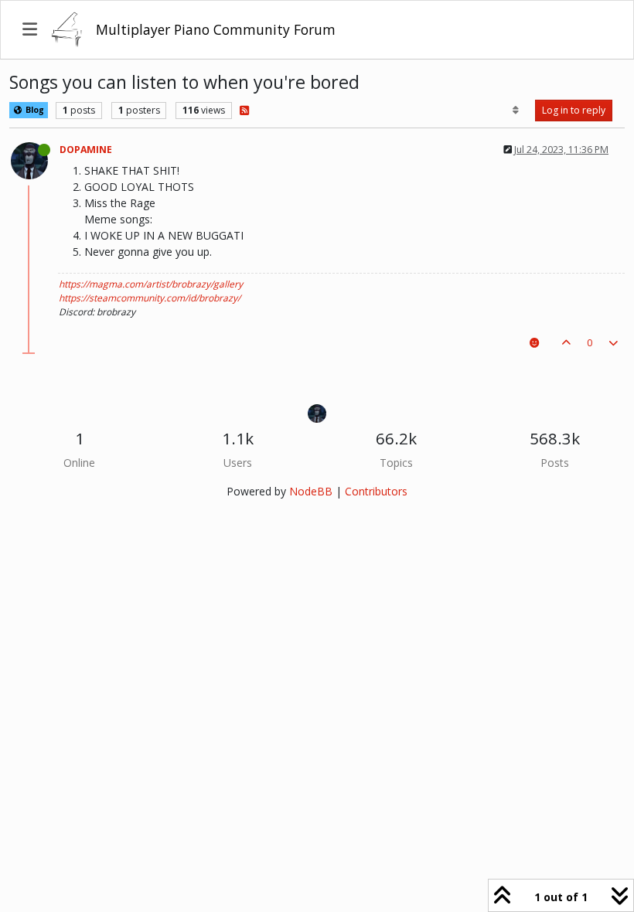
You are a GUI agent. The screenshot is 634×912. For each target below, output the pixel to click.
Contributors (376, 491)
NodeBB (310, 491)
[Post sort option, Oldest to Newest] (516, 110)
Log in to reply (573, 110)
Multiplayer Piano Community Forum (216, 29)
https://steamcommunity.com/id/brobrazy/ (149, 298)
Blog (33, 109)
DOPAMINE (86, 149)
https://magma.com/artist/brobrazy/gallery (151, 284)
